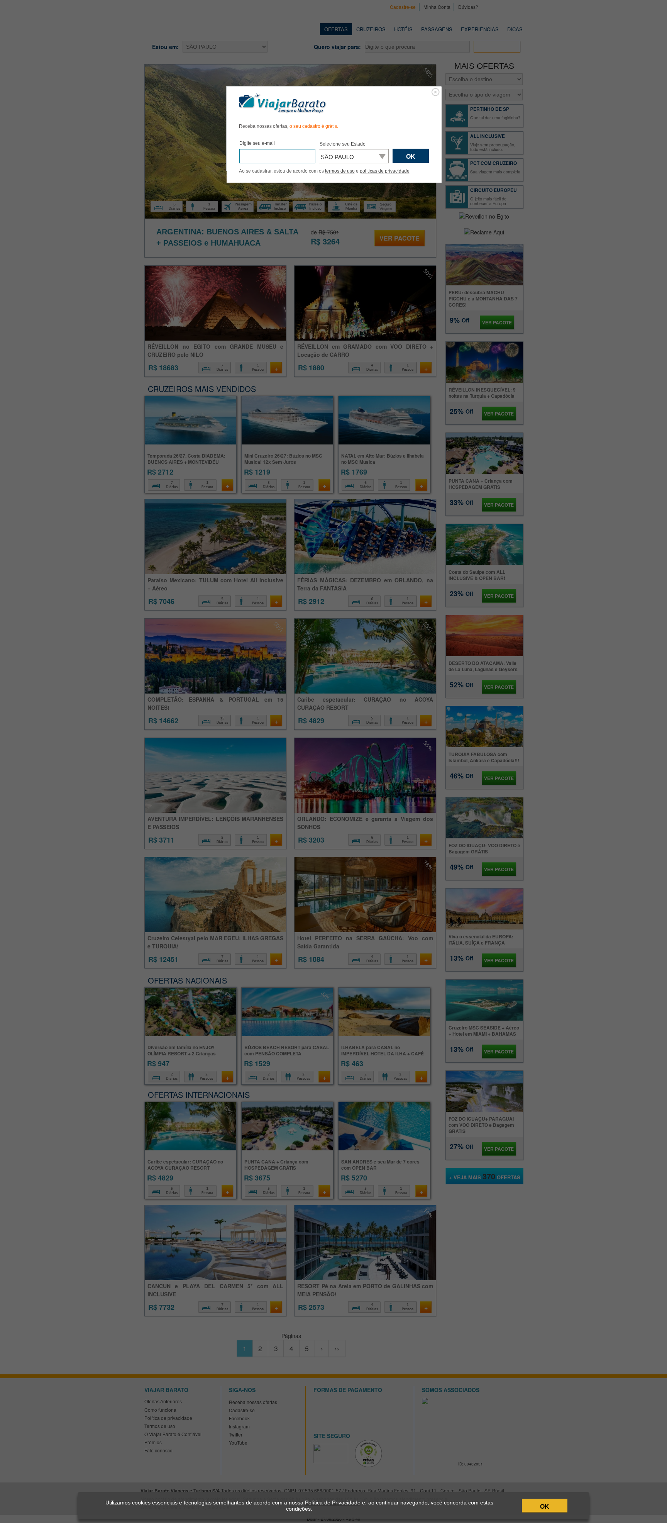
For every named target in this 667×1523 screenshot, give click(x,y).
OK (544, 1506)
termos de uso (340, 171)
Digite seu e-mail (257, 143)
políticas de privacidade (385, 171)
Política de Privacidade (333, 1502)
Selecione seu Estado (343, 144)
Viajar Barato (283, 103)
